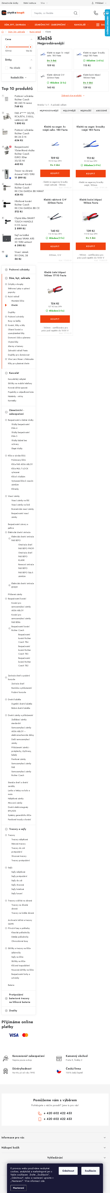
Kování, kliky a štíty (16, 325)
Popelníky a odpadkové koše (21, 392)
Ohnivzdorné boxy (19, 941)
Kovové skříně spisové (18, 387)
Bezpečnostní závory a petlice (18, 526)
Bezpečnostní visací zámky (20, 515)
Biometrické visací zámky (22, 509)
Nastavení (18, 1188)
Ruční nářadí (13, 296)
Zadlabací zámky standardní (19, 721)
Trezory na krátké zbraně (22, 913)
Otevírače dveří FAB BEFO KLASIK (25, 556)
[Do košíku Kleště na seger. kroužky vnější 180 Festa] (91, 173)
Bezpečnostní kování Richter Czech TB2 (24, 662)
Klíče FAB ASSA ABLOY (22, 464)
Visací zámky (14, 496)
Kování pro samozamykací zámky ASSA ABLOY (21, 607)
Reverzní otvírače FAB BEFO (26, 566)
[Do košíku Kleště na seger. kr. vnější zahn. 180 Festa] (55, 173)
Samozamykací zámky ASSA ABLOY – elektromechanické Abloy (22, 731)
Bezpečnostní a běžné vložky (21, 420)
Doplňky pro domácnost (19, 354)
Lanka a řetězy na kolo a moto (19, 792)
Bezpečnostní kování (17, 598)
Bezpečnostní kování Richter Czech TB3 (24, 650)
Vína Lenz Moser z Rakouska (21, 359)
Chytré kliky (13, 341)
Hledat (76, 13)
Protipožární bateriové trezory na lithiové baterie (19, 998)
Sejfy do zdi (16, 880)
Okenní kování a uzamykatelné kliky (16, 331)
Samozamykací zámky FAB (21, 765)
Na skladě (20, 68)
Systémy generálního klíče (19, 815)
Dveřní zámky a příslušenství (20, 715)
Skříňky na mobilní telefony (20, 383)
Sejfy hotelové (17, 889)
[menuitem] (17, 24)
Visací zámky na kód (20, 504)
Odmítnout (68, 1170)
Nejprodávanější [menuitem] (49, 110)
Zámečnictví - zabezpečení (16, 412)
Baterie (11, 985)
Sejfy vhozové (17, 884)
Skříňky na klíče (18, 961)
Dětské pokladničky (20, 936)
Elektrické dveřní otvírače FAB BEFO (22, 538)
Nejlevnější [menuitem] (69, 110)
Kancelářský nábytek (17, 379)
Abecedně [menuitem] (101, 110)
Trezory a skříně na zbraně (20, 900)
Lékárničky (16, 952)
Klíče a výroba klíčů (16, 455)
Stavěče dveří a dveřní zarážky (18, 784)
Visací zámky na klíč (20, 500)
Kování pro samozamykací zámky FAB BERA (21, 618)
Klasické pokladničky (20, 932)
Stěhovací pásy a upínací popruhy (19, 290)
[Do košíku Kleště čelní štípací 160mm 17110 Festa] (55, 319)
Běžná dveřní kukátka (20, 708)
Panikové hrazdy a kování (19, 819)
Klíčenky (15, 489)
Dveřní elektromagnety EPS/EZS (18, 809)
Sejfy (10, 867)
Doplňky (11, 312)
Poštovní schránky (19, 269)
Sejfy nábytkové (18, 871)
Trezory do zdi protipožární (18, 850)
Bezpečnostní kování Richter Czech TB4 (24, 638)
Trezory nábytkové (19, 839)
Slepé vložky (16, 448)
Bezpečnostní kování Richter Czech (20, 628)
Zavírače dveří (17, 683)
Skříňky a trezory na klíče (19, 948)
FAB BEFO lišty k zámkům (25, 574)
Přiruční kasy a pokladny (19, 928)
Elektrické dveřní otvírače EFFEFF (22, 585)
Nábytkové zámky (16, 798)
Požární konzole (18, 692)
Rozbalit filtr (17, 77)
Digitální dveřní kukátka (21, 703)
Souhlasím (90, 1170)
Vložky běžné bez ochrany (19, 442)
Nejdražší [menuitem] (85, 110)
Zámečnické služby (10, 3)
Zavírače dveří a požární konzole (19, 677)
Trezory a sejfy (17, 829)
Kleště (14, 305)
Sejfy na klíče (17, 956)
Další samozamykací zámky (20, 741)
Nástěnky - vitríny (15, 396)
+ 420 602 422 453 (96, 13)
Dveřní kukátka (14, 699)
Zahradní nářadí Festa (18, 350)
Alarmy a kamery (15, 346)
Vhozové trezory (18, 856)
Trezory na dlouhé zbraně (19, 907)
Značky (13, 1010)
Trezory (11, 835)
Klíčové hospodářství (20, 965)
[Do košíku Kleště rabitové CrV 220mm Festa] (55, 246)
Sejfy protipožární (19, 876)
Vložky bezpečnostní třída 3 (20, 434)
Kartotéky (12, 400)
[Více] (102, 24)
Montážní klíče (17, 300)
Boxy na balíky (14, 321)
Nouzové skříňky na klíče (22, 969)
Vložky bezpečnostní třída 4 (20, 426)
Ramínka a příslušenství (21, 688)
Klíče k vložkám (18, 476)
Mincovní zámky (15, 802)
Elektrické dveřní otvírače (19, 532)
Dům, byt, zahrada (19, 278)
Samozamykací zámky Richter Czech (21, 773)
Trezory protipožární (20, 860)
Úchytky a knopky (15, 284)
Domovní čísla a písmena (19, 337)
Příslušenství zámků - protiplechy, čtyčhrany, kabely (21, 751)
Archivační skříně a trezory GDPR (20, 922)
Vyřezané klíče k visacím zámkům (22, 482)
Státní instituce (29, 3)
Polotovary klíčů (18, 460)
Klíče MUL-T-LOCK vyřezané (19, 470)
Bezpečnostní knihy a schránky (20, 976)
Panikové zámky (18, 759)
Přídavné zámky (15, 594)
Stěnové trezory (18, 843)
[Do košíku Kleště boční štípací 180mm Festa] (91, 246)
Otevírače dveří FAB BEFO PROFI (26, 546)
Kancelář (14, 373)
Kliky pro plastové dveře (18, 363)
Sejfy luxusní (16, 893)
